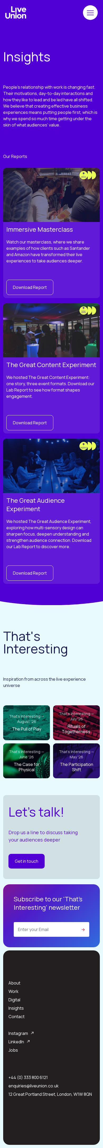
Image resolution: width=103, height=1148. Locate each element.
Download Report (30, 287)
